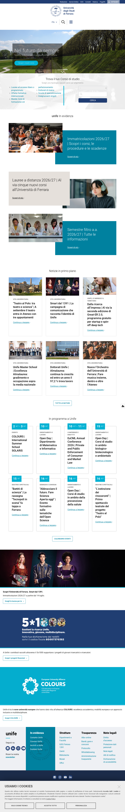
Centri (61, 751)
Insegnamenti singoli (47, 96)
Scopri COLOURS (11, 718)
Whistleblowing (88, 752)
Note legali (108, 751)
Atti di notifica (109, 755)
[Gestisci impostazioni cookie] (123, 406)
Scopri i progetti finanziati (15, 658)
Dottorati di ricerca (46, 90)
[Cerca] (63, 22)
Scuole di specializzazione (49, 93)
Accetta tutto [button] (50, 806)
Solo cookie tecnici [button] (19, 806)
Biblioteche (64, 755)
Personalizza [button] (81, 806)
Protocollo (85, 748)
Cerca (93, 100)
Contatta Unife (36, 737)
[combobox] (92, 94)
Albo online (86, 737)
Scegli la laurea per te (13, 601)
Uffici (61, 763)
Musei (62, 759)
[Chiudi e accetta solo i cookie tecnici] (119, 787)
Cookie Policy (50, 799)
